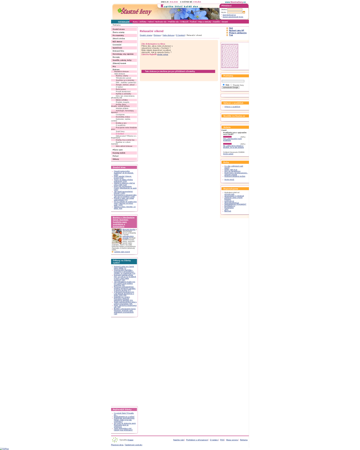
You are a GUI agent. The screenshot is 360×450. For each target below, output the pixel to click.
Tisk (231, 35)
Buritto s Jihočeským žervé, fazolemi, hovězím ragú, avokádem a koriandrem (123, 222)
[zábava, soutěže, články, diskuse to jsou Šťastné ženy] (235, 2)
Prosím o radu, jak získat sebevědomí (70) (124, 199)
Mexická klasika (128, 229)
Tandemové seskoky (133, 445)
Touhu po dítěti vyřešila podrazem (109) (123, 180)
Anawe (130, 440)
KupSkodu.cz (229, 206)
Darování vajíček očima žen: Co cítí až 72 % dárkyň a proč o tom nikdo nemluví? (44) (125, 277)
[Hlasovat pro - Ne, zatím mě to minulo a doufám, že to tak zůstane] (231, 144)
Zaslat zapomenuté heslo (233, 17)
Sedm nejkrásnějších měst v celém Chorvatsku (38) (125, 303)
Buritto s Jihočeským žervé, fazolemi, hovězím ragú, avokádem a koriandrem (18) (125, 311)
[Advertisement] (124, 361)
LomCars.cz (229, 201)
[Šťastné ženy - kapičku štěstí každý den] (134, 11)
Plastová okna (117, 445)
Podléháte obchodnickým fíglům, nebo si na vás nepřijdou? (124, 420)
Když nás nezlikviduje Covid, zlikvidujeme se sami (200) (125, 188)
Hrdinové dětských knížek (234, 176)
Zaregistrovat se (229, 15)
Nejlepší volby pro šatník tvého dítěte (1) (124, 267)
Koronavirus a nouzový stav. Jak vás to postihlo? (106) (125, 195)
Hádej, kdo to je (230, 169)
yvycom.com (229, 194)
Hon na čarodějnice (232, 171)
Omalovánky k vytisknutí (234, 196)
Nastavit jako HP (236, 30)
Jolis (226, 209)
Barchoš (227, 211)
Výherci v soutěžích (232, 107)
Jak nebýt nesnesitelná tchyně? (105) (123, 192)
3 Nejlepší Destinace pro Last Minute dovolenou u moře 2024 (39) (124, 293)
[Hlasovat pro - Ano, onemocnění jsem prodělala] (231, 137)
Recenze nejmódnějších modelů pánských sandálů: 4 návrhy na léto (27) (125, 288)
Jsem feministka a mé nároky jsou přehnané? (123, 429)
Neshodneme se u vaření (124, 416)
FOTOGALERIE (124, 22)
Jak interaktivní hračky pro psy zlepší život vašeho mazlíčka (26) (124, 283)
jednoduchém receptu (128, 237)
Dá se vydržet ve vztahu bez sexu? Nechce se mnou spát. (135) (125, 203)
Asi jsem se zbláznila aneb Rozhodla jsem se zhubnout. (125, 425)
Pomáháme (229, 208)
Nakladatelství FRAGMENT (235, 204)
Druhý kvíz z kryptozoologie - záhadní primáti (236, 173)
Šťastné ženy (238, 85)
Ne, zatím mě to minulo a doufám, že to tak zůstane (233, 146)
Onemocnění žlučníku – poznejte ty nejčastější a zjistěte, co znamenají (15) (124, 271)
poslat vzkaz (162, 54)
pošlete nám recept (122, 252)
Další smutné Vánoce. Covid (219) (123, 177)
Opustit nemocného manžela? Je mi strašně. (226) (124, 172)
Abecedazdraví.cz (231, 203)
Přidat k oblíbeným (238, 33)
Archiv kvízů (229, 179)
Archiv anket (228, 154)
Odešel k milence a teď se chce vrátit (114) (124, 184)
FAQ (231, 28)
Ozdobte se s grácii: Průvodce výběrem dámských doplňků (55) (123, 298)
